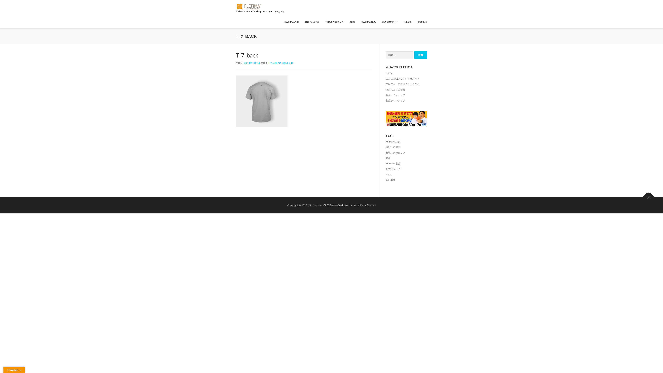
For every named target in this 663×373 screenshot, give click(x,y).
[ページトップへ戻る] (648, 197)
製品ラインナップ (395, 95)
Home (389, 73)
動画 (352, 22)
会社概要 (422, 22)
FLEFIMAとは (291, 22)
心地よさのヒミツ (334, 22)
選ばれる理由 (312, 22)
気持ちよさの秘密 (395, 89)
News (408, 22)
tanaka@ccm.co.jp (281, 62)
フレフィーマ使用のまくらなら (403, 84)
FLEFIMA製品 (368, 22)
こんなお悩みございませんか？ (403, 78)
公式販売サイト (390, 22)
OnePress (342, 205)
